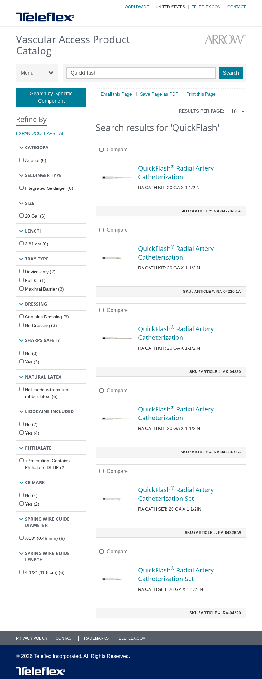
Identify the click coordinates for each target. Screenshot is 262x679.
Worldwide (137, 7)
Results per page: (201, 111)
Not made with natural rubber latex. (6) (47, 393)
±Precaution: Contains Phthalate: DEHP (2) (47, 464)
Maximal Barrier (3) (44, 289)
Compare (117, 149)
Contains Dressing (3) (47, 316)
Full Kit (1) (35, 280)
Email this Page (116, 94)
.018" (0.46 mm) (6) (45, 538)
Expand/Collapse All (41, 133)
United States (170, 7)
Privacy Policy (32, 638)
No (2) (31, 424)
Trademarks (95, 638)
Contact (236, 7)
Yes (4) (32, 432)
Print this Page (201, 94)
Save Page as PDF (159, 94)
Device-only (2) (40, 271)
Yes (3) (32, 361)
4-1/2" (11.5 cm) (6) (45, 572)
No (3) (31, 353)
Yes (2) (32, 504)
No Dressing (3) (41, 325)
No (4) (31, 495)
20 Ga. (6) (35, 216)
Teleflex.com (206, 7)
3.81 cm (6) (36, 243)
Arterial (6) (35, 160)
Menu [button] (27, 73)
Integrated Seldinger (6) (49, 188)
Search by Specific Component (51, 97)
